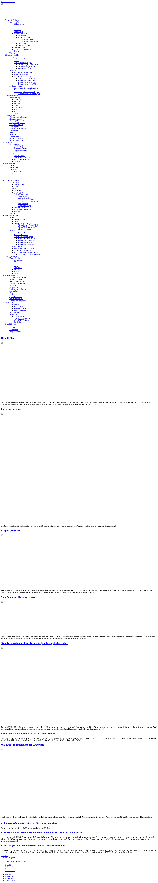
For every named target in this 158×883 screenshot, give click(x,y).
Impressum (9, 869)
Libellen (16, 113)
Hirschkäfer (7, 338)
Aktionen (12, 28)
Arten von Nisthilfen (21, 74)
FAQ (11, 173)
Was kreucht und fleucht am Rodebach (22, 744)
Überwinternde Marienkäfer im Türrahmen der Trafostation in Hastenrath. (43, 832)
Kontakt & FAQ (10, 163)
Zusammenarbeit (19, 47)
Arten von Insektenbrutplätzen (24, 90)
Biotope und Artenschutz (22, 59)
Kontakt (12, 165)
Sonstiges (17, 51)
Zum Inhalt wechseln (8, 2)
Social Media (13, 167)
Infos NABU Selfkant (21, 160)
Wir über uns (13, 154)
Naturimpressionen (11, 96)
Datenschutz (9, 867)
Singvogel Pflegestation (17, 123)
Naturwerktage (23, 36)
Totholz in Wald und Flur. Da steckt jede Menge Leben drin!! (34, 643)
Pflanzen (17, 101)
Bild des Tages (19, 24)
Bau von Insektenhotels (30, 41)
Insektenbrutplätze (15, 86)
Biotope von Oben (24, 68)
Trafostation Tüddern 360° (27, 80)
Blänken (16, 61)
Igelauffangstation (15, 136)
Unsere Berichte (19, 26)
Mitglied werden (15, 171)
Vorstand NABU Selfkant (18, 117)
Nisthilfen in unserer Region (23, 76)
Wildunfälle (13, 134)
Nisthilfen (12, 70)
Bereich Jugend (14, 144)
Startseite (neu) (10, 871)
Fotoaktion (17, 30)
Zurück (4, 856)
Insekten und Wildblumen (18, 129)
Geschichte (17, 161)
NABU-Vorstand (19, 156)
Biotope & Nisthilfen (12, 55)
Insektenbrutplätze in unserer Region (26, 92)
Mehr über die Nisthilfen (26, 78)
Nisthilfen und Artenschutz (23, 72)
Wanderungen (18, 32)
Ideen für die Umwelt (12, 409)
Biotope (12, 57)
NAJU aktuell (18, 146)
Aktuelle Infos (14, 22)
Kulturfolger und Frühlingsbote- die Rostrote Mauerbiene (33, 845)
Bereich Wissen (14, 152)
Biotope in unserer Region (23, 63)
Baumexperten (14, 127)
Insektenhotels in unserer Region (29, 94)
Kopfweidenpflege (24, 45)
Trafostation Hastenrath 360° (28, 82)
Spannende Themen (20, 148)
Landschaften (18, 99)
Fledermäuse (18, 107)
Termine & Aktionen (12, 20)
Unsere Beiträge (14, 98)
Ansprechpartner (10, 115)
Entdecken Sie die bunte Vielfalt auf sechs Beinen (28, 733)
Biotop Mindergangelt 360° (27, 67)
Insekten (16, 111)
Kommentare (13, 169)
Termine (12, 53)
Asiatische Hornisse (16, 125)
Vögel (16, 105)
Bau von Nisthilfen (24, 37)
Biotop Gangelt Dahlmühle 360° (29, 65)
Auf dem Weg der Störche (22, 49)
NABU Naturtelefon (16, 138)
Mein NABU (9, 142)
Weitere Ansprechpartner (17, 140)
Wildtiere (17, 103)
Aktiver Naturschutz (21, 34)
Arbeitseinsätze (23, 43)
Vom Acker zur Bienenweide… (18, 597)
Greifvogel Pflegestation (17, 121)
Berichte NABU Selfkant (22, 158)
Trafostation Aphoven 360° (27, 84)
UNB (11, 132)
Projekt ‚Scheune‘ (11, 530)
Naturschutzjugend (15, 119)
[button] (79, 177)
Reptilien (17, 109)
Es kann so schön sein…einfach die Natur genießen (29, 823)
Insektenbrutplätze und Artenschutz (26, 88)
